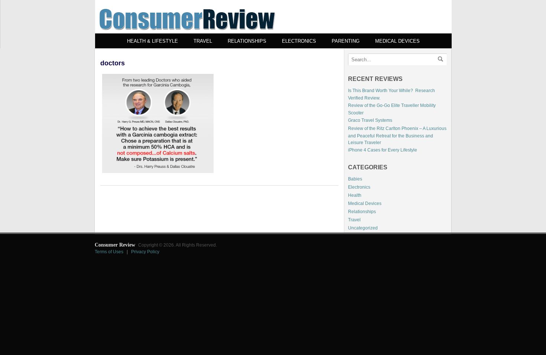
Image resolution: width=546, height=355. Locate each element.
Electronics (299, 41)
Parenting (346, 41)
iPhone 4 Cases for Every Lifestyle (382, 150)
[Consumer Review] (187, 32)
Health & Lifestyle (152, 41)
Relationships (247, 41)
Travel (203, 41)
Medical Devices (397, 41)
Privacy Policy (145, 251)
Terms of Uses (109, 251)
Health (354, 195)
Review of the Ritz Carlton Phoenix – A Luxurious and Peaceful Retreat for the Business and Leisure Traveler (397, 135)
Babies (355, 179)
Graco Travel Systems (370, 120)
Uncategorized (363, 228)
